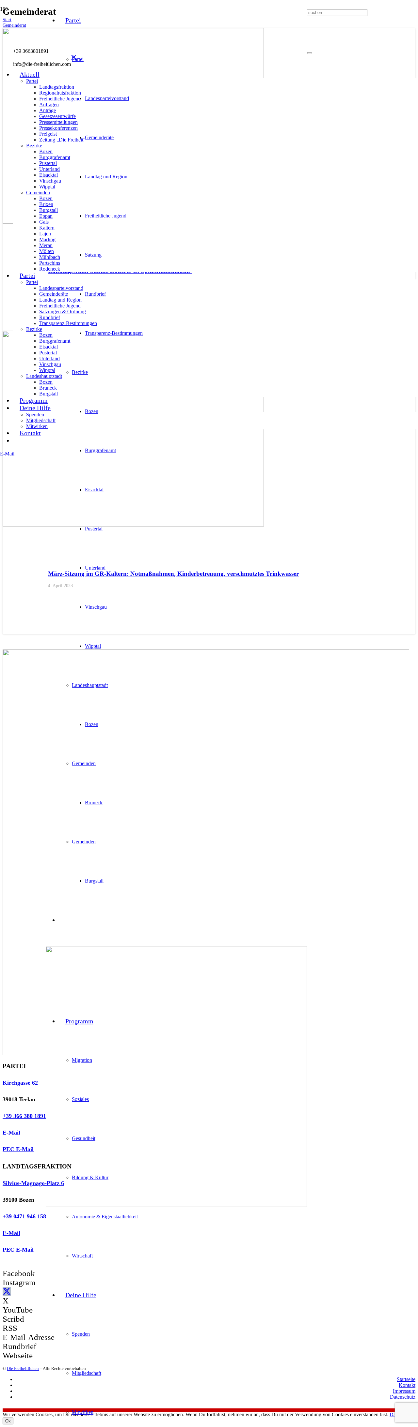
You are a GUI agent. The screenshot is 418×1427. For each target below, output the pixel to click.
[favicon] (176, 1205)
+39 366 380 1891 (24, 1116)
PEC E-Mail (18, 1149)
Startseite (406, 1379)
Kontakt (407, 1385)
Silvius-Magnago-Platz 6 (33, 1183)
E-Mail (11, 1132)
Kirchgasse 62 (20, 1082)
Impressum (404, 1391)
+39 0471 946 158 (24, 1216)
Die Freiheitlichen (23, 1368)
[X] (74, 57)
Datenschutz (402, 1397)
